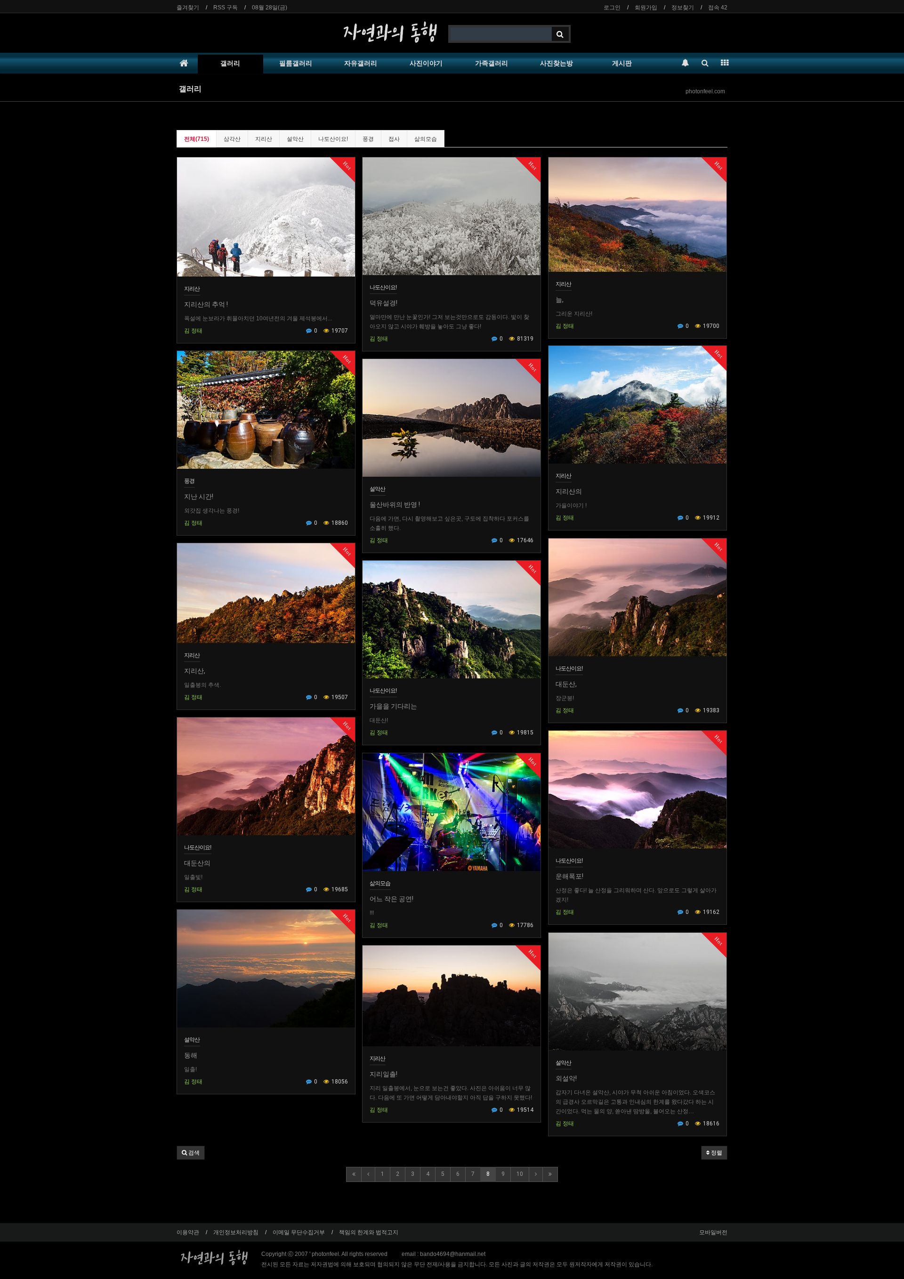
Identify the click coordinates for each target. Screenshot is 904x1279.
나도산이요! (333, 139)
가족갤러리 (491, 63)
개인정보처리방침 (235, 1232)
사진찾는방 (556, 63)
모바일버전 (713, 1232)
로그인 (612, 7)
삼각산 (232, 139)
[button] (191, 1153)
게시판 (622, 63)
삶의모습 (425, 139)
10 (520, 1174)
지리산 (263, 139)
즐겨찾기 (188, 7)
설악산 (295, 139)
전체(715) (196, 139)
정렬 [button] (716, 1152)
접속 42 (717, 7)
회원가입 (646, 7)
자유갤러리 (360, 63)
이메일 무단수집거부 (299, 1232)
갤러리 (230, 63)
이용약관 (188, 1232)
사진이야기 (426, 63)
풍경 (368, 139)
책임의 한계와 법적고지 (368, 1232)
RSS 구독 (225, 7)
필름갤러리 (295, 63)
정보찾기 (682, 7)
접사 (394, 139)
